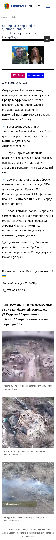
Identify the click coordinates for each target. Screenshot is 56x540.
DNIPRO (25, 5)
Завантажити (36, 75)
